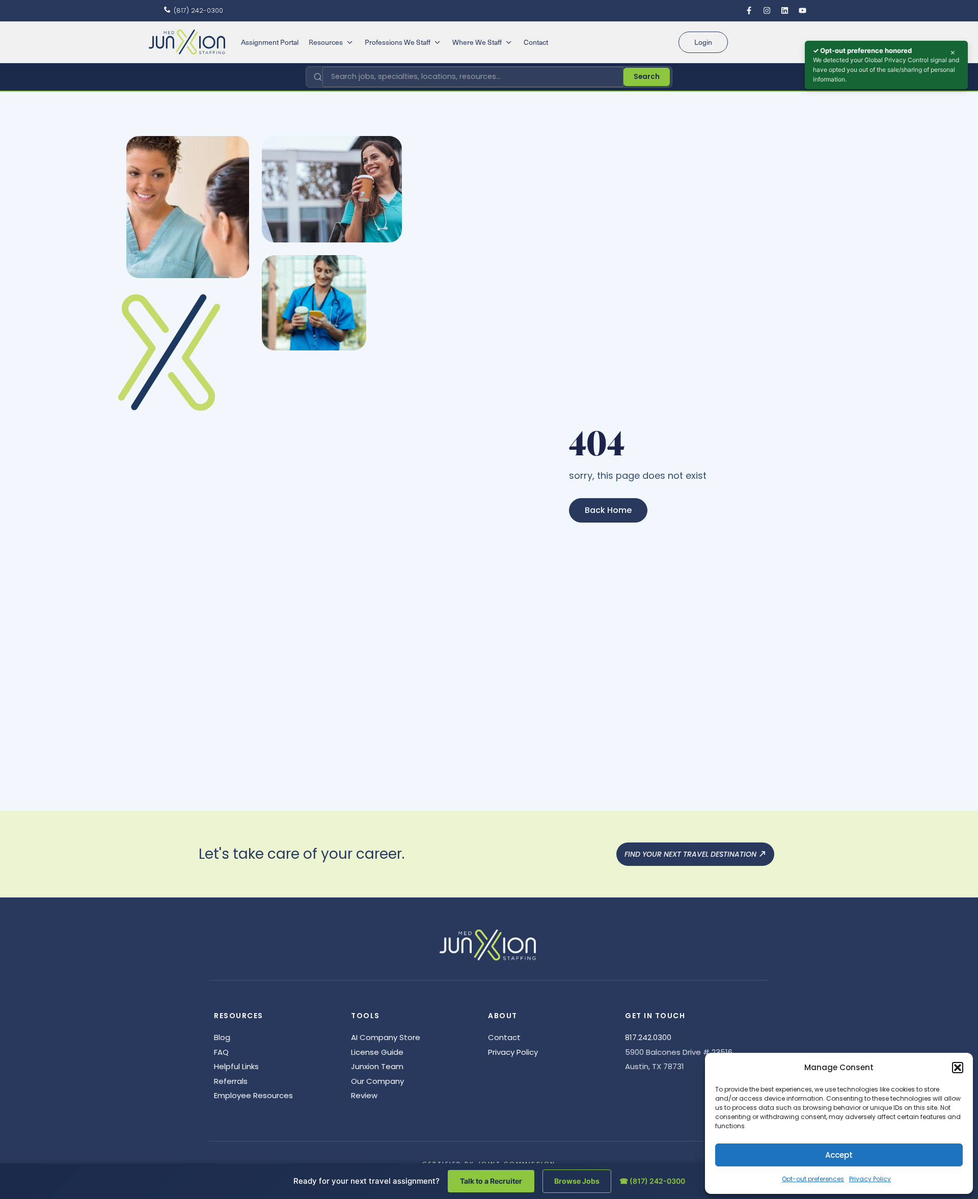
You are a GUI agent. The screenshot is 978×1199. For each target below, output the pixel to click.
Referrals (231, 1081)
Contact (504, 1037)
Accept (839, 1155)
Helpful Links (236, 1066)
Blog (222, 1037)
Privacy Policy (870, 1179)
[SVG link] (187, 42)
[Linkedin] (784, 10)
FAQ (221, 1052)
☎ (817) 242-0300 (652, 1181)
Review (364, 1095)
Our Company (377, 1081)
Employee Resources (253, 1095)
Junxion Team (377, 1066)
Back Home (608, 510)
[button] (958, 1067)
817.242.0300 (648, 1037)
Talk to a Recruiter (491, 1181)
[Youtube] (802, 10)
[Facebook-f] (748, 10)
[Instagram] (766, 10)
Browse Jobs (577, 1181)
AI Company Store (385, 1037)
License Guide (377, 1052)
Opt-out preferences (813, 1179)
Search (647, 76)
